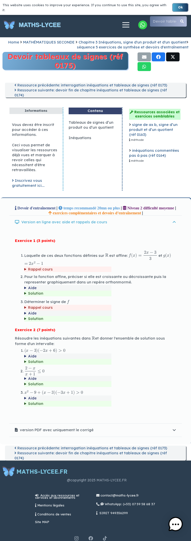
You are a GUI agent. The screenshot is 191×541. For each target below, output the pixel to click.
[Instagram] (76, 538)
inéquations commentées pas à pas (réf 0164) (154, 153)
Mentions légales (50, 505)
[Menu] (125, 25)
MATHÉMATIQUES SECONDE (49, 42)
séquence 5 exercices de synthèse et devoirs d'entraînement (133, 47)
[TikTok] (105, 538)
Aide (32, 287)
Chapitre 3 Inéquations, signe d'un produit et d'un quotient (133, 42)
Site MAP (42, 522)
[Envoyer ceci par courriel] (144, 56)
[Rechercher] (182, 21)
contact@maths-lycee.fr (119, 495)
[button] (176, 525)
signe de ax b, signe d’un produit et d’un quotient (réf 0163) (153, 129)
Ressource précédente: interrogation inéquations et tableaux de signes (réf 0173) (91, 85)
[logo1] (9, 25)
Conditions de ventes (54, 514)
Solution (35, 293)
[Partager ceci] (158, 56)
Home (13, 42)
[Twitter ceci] (173, 56)
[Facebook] (91, 538)
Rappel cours (40, 269)
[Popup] (142, 25)
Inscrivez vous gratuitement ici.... (28, 183)
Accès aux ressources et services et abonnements (57, 496)
